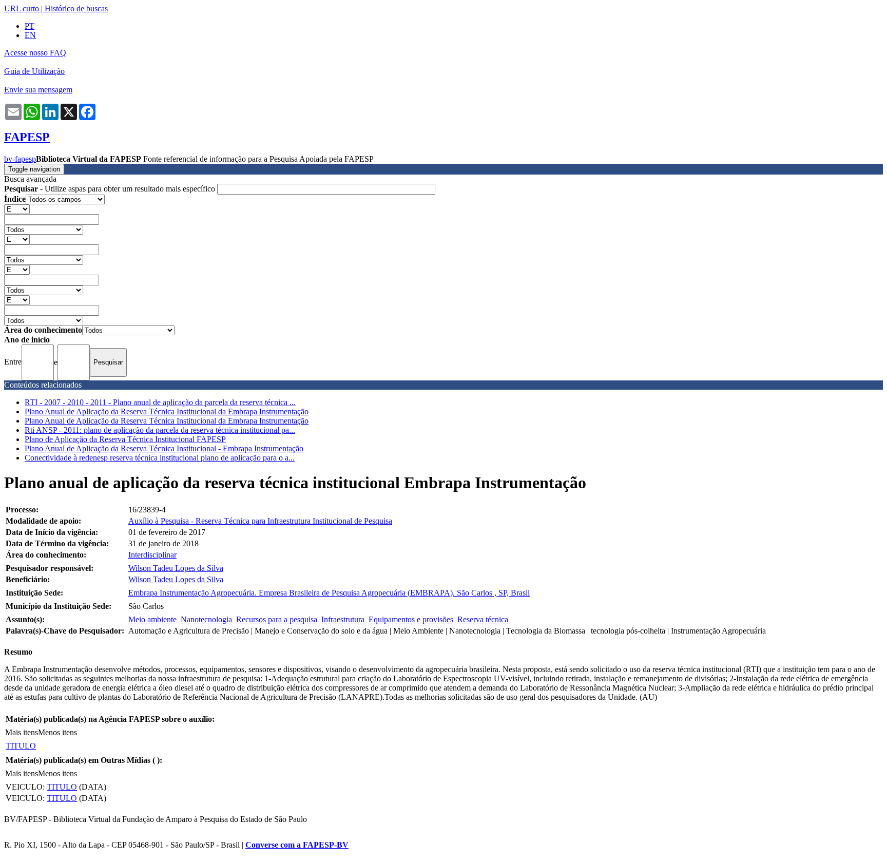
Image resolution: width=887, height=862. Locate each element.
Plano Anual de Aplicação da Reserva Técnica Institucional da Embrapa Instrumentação (166, 411)
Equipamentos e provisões (411, 619)
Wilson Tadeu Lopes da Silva (175, 568)
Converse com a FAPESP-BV (297, 844)
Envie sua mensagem (38, 89)
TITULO (21, 745)
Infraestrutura (342, 619)
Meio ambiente (152, 619)
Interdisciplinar (152, 554)
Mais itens (21, 732)
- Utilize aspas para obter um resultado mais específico (110, 188)
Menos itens (57, 732)
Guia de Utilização (34, 71)
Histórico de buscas (76, 8)
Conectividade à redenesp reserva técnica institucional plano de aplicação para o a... (160, 457)
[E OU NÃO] (17, 208)
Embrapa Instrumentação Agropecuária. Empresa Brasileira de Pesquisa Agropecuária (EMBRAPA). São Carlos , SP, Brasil (329, 592)
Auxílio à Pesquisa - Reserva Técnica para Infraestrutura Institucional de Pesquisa (260, 520)
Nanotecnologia (206, 619)
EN (30, 35)
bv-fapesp (20, 159)
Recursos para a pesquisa (276, 619)
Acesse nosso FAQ (35, 52)
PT (29, 26)
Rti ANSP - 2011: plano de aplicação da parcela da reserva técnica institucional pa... (160, 430)
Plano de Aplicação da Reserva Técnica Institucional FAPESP (125, 439)
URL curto (21, 8)
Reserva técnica (482, 619)
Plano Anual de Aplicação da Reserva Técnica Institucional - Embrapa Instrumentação (164, 448)
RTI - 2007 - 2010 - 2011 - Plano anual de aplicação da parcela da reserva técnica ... (160, 402)
